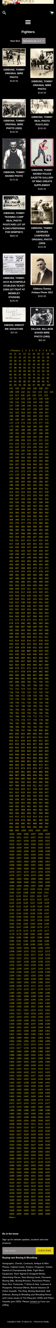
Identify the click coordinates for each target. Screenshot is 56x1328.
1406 (12, 1065)
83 (10, 381)
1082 (12, 879)
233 (41, 450)
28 (48, 357)
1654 (26, 1207)
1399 (47, 1058)
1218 (41, 955)
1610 (12, 1182)
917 (29, 789)
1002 (38, 830)
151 (11, 412)
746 (11, 706)
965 (23, 813)
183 (35, 426)
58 (20, 371)
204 (35, 437)
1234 (26, 965)
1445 (33, 1086)
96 (29, 385)
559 (23, 613)
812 (29, 737)
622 (23, 644)
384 (23, 526)
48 (15, 367)
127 (35, 398)
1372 (26, 1044)
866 (17, 765)
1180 (26, 934)
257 (17, 464)
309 (35, 488)
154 (29, 412)
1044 (41, 854)
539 (29, 602)
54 (43, 367)
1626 (41, 1189)
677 (17, 671)
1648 (26, 1203)
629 (23, 647)
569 (41, 616)
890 (35, 775)
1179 (19, 934)
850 (47, 754)
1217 (33, 955)
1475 (33, 1103)
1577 (33, 1162)
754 (17, 709)
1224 (41, 958)
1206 (41, 948)
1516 (26, 1127)
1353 (19, 1034)
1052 (12, 861)
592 (11, 630)
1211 (33, 951)
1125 (19, 903)
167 (23, 419)
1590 (41, 1169)
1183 (46, 934)
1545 (19, 1145)
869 (35, 765)
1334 (12, 1024)
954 (41, 806)
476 (29, 571)
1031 (33, 847)
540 (35, 602)
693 (29, 678)
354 (11, 512)
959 (29, 810)
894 (17, 778)
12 (20, 354)
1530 (41, 1134)
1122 (39, 899)
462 (29, 564)
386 (35, 526)
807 (41, 733)
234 (47, 450)
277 (11, 475)
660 (41, 661)
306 (17, 488)
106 (41, 388)
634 (11, 651)
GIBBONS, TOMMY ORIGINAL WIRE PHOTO (14, 73)
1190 (12, 941)
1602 (41, 1176)
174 (23, 423)
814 (41, 737)
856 (41, 758)
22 (20, 357)
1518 (41, 1127)
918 (35, 789)
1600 (26, 1176)
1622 (12, 1189)
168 (29, 419)
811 (23, 737)
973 (29, 816)
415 (41, 540)
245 (29, 457)
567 (29, 616)
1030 (26, 847)
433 (23, 551)
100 (48, 385)
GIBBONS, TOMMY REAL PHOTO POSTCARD (42, 121)
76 (20, 378)
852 (17, 758)
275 (41, 471)
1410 (41, 1065)
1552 (26, 1148)
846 (23, 754)
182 (29, 426)
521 (47, 592)
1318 (26, 1013)
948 (47, 803)
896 (29, 778)
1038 (41, 851)
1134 (40, 906)
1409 (33, 1065)
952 (29, 806)
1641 (19, 1200)
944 (23, 803)
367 (47, 516)
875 (29, 768)
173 (17, 423)
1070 (12, 872)
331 (41, 499)
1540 (26, 1141)
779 (41, 720)
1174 (26, 930)
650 (23, 658)
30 (15, 361)
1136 (12, 910)
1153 (46, 917)
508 (11, 588)
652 (35, 658)
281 (35, 475)
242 (11, 457)
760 (11, 713)
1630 (26, 1193)
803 (17, 733)
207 (11, 440)
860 (23, 761)
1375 (47, 1044)
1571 (33, 1158)
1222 (26, 958)
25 (34, 357)
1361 (33, 1037)
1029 (19, 847)
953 (35, 806)
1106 (12, 892)
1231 (47, 961)
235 (11, 454)
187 (17, 430)
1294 (26, 999)
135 (41, 402)
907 (11, 785)
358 (35, 512)
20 (10, 357)
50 (24, 367)
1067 (33, 868)
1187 (33, 937)
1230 (41, 961)
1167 (19, 927)
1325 (33, 1017)
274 (35, 471)
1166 (12, 927)
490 (29, 578)
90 (43, 381)
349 (23, 509)
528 (47, 595)
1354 (26, 1034)
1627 (47, 1189)
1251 (19, 975)
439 (17, 554)
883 (35, 772)
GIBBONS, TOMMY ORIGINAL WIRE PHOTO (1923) (14, 124)
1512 (40, 1124)
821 (41, 740)
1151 (33, 917)
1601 (33, 1176)
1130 (12, 906)
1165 (46, 924)
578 (11, 623)
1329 (19, 1020)
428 (35, 547)
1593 (19, 1172)
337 (35, 502)
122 (46, 395)
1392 (41, 1055)
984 (11, 823)
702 (41, 682)
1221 (19, 958)
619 (47, 640)
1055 (33, 861)
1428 (41, 1075)
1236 (41, 965)
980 (29, 820)
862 (35, 761)
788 (11, 727)
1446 (41, 1086)
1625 (33, 1189)
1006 (26, 834)
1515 (19, 1127)
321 (23, 495)
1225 (47, 958)
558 (17, 613)
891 (41, 775)
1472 (12, 1103)
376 (17, 523)
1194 (40, 941)
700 (29, 682)
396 (11, 533)
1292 (12, 999)
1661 (33, 1210)
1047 (19, 858)
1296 (41, 999)
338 (41, 502)
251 (23, 461)
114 (46, 392)
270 (11, 471)
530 (17, 599)
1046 (12, 858)
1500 (41, 1117)
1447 (47, 1086)
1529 (33, 1134)
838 (17, 751)
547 (35, 606)
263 (11, 468)
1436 (12, 1082)
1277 (33, 989)
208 (17, 440)
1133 (33, 906)
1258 (26, 979)
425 (17, 547)
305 (11, 488)
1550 (12, 1148)
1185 (19, 937)
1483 (47, 1107)
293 (23, 481)
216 (23, 444)
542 (47, 602)
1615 (47, 1182)
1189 (46, 937)
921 (11, 792)
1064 (12, 868)
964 (17, 813)
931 (29, 796)
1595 (33, 1172)
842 (41, 751)
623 (29, 644)
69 (29, 374)
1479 (19, 1107)
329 (29, 499)
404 (17, 537)
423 (47, 544)
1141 (46, 910)
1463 (33, 1096)
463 (35, 564)
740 (17, 702)
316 (35, 492)
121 (40, 395)
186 (11, 430)
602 (29, 633)
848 (35, 754)
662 (11, 665)
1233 (19, 965)
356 (23, 512)
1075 (47, 872)
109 (17, 392)
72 (43, 374)
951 (23, 806)
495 (17, 582)
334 (17, 502)
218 (35, 444)
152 (17, 412)
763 (29, 713)
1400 (12, 1062)
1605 (19, 1179)
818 (23, 740)
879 (11, 772)
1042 (26, 854)
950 (17, 806)
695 (41, 678)
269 (47, 468)
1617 (19, 1186)
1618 (26, 1186)
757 (35, 709)
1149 (19, 917)
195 (23, 433)
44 (38, 364)
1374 (41, 1044)
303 (41, 485)
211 (35, 440)
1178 (12, 934)
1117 (46, 896)
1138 (26, 910)
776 (23, 720)
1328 (12, 1020)
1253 (33, 975)
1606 (26, 1179)
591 (47, 626)
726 (17, 696)
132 (23, 402)
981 (35, 820)
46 (48, 364)
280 (29, 475)
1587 (19, 1169)
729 (35, 696)
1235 (33, 965)
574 (29, 619)
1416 (41, 1068)
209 (23, 440)
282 (41, 475)
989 (41, 823)
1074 (41, 872)
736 (35, 699)
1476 (41, 1103)
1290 (41, 996)
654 (47, 658)
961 (41, 810)
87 (29, 381)
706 (23, 685)
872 (11, 768)
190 (35, 430)
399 (29, 533)
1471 (47, 1100)
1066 (26, 868)
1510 (26, 1124)
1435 (47, 1079)
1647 (19, 1203)
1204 (26, 948)
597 (41, 630)
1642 (26, 1200)
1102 (26, 889)
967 (35, 813)
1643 (33, 1200)
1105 (46, 889)
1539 (19, 1141)
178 (47, 423)
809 (11, 737)
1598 (12, 1176)
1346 (12, 1031)
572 (17, 619)
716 (41, 689)
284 (11, 478)
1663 (47, 1210)
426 (23, 547)
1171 (46, 927)
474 (17, 571)
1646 (12, 1203)
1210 (26, 951)
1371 (19, 1044)
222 (17, 447)
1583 (33, 1165)
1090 (26, 882)
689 (47, 675)
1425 (19, 1075)
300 (23, 485)
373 (41, 519)
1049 (33, 858)
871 (47, 765)
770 (29, 716)
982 (41, 820)
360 (47, 512)
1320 (41, 1013)
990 (47, 823)
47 (10, 367)
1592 (12, 1172)
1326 (41, 1017)
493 (47, 578)
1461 (19, 1096)
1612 (26, 1182)
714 (29, 689)
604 (41, 633)
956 (11, 810)
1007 (33, 834)
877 (41, 768)
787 (47, 723)
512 (35, 588)
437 (47, 551)
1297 (47, 999)
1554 (41, 1148)
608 (23, 637)
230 (23, 450)
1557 (19, 1151)
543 (11, 606)
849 (41, 754)
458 (47, 561)
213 (46, 440)
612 (46, 637)
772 (41, 716)
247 (41, 457)
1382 (12, 1051)
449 (35, 557)
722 (35, 692)
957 (17, 810)
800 (41, 730)
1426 (26, 1075)
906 (47, 782)
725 (11, 696)
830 (11, 747)
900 (11, 782)
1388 (12, 1055)
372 (35, 519)
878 (47, 768)
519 (35, 592)
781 (11, 723)
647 (47, 654)
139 (23, 405)
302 (35, 485)
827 (35, 744)
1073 (33, 872)
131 (17, 402)
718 (11, 692)
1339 (47, 1024)
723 (41, 692)
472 (47, 568)
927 (47, 792)
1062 (41, 865)
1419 (19, 1072)
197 (35, 433)
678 (23, 671)
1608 (41, 1179)
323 (35, 495)
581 (29, 623)
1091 (33, 882)
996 (41, 827)
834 (35, 747)
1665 (19, 1214)
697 (11, 682)
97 (34, 385)
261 (41, 464)
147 (29, 409)
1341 (19, 1027)
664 (23, 665)
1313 (33, 1010)
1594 (26, 1172)
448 (29, 557)
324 (41, 495)
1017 (19, 841)
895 (23, 778)
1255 (47, 975)
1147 (46, 913)
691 (17, 678)
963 (11, 813)
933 (41, 796)
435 (35, 551)
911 (35, 785)
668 (47, 665)
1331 (33, 1020)
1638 (41, 1196)
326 (11, 499)
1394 (12, 1058)
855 (35, 758)
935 (11, 799)
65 (10, 374)
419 (23, 544)
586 (17, 626)
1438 (26, 1082)
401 (41, 533)
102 (17, 388)
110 (23, 392)
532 (29, 599)
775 (17, 720)
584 (47, 623)
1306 (26, 1006)
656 (17, 661)
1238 (12, 968)
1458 (41, 1093)
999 (17, 830)
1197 (19, 944)
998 (11, 830)
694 (35, 678)
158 (11, 416)
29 (10, 361)
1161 (19, 924)
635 (17, 651)
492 (41, 578)
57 (15, 371)
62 (38, 371)
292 (17, 481)
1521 (19, 1131)
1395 (19, 1058)
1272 (41, 986)
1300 (26, 1003)
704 (11, 685)
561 (35, 613)
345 (41, 506)
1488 (41, 1110)
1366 (26, 1041)
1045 (47, 854)
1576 (26, 1162)
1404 (41, 1062)
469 (29, 568)
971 (17, 816)
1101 (19, 889)
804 (23, 733)
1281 (19, 993)
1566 (41, 1155)
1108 (26, 892)
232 (35, 450)
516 (17, 592)
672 (29, 668)
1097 (33, 886)
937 (23, 799)
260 (35, 464)
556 (47, 609)
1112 (12, 896)
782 (17, 723)
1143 (19, 913)
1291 (47, 996)
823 (11, 744)
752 (47, 706)
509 (17, 588)
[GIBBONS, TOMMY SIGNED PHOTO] (14, 153)
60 (29, 371)
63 (43, 371)
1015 (47, 837)
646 (41, 654)
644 (29, 654)
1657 (47, 1207)
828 (41, 744)
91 (48, 381)
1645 (47, 1200)
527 (41, 595)
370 (23, 519)
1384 (26, 1051)
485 (41, 575)
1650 (41, 1203)
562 (41, 613)
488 (17, 578)
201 (17, 437)
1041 (19, 854)
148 (35, 409)
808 (47, 733)
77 (24, 378)
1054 (26, 861)
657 (23, 661)
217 (29, 444)
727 (23, 696)
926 (41, 792)
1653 (19, 1207)
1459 (47, 1093)
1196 (12, 944)
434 (29, 551)
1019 (33, 841)
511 (29, 588)
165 (11, 419)
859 (17, 761)
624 (35, 644)
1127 (33, 903)
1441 (47, 1082)
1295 (33, 999)
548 (41, 606)
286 (23, 478)
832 (23, 747)
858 (11, 761)
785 (35, 723)
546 (29, 606)
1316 (12, 1013)
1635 (19, 1196)
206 (47, 437)
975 (41, 816)
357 (29, 512)
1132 (26, 906)
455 (29, 561)
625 (41, 644)
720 (23, 692)
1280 (12, 993)
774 (11, 720)
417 (11, 544)
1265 (33, 982)
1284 (41, 993)
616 (29, 640)
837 (11, 751)
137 (11, 405)
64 (48, 371)
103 (23, 388)
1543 (47, 1141)
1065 (19, 868)
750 (35, 706)
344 (35, 506)
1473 (19, 1103)
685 (23, 675)
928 (11, 796)
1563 (19, 1155)
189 (29, 430)
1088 (12, 882)
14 (29, 354)
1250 (12, 975)
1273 (47, 986)
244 (23, 457)
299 (17, 485)
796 (17, 730)
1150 (26, 917)
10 (10, 354)
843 (47, 751)
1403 (33, 1062)
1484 (12, 1110)
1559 (33, 1151)
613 (11, 640)
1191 (19, 941)
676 (11, 671)
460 (17, 564)
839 (23, 751)
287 (29, 478)
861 (29, 761)
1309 (47, 1006)
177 (41, 423)
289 (41, 478)
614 (17, 640)
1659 (19, 1210)
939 (35, 799)
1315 (47, 1010)
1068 (41, 868)
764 (35, 713)
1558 (26, 1151)
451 (47, 557)
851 (11, 758)
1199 (33, 944)
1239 (19, 968)
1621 (47, 1186)
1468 (26, 1100)
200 (11, 437)
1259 (33, 979)
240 (41, 454)
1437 (19, 1082)
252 (29, 461)
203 (29, 437)
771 (35, 716)
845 (17, 754)
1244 (12, 972)
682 (47, 671)
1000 (24, 830)
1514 (12, 1127)
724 (47, 692)
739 (11, 702)
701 (35, 682)
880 (17, 772)
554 (35, 609)
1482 (41, 1107)
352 (41, 509)
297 (47, 481)
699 (23, 682)
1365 (19, 1041)
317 (41, 492)
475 (23, 571)
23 (24, 357)
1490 (12, 1113)
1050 (41, 858)
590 (41, 626)
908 (17, 785)
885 (47, 772)
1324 (26, 1017)
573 (23, 619)
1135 (46, 906)
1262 (12, 982)
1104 (40, 889)
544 (17, 606)
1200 (40, 944)
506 (41, 585)
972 (23, 816)
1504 (26, 1120)
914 (11, 789)
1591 (47, 1169)
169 (35, 419)
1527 (19, 1134)
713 (23, 689)
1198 (26, 944)
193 (11, 433)
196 (29, 433)
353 (47, 509)
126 (29, 398)
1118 (12, 899)
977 (11, 820)
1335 (19, 1024)
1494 (41, 1113)
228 (11, 450)
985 (17, 823)
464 (41, 564)
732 (11, 699)
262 (47, 464)
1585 (47, 1165)
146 (23, 409)
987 (29, 823)
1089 (19, 882)
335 (23, 502)
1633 (47, 1193)
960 (35, 810)
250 (17, 461)
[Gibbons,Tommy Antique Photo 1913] (42, 269)
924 (29, 792)
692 (23, 678)
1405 (47, 1062)
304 (47, 485)
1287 (19, 996)
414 (35, 540)
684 (17, 675)
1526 (12, 1134)
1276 (26, 989)
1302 (41, 1003)
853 (23, 758)
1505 (33, 1120)
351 (35, 509)
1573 (47, 1158)
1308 (41, 1006)
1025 (33, 844)
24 (29, 357)
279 (23, 475)
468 (23, 568)
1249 (47, 972)
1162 (26, 924)
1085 (33, 879)
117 (17, 395)
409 (47, 537)
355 (17, 512)
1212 (40, 951)
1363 (47, 1037)
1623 (19, 1189)
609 (29, 637)
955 (47, 806)
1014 (40, 837)
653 (41, 658)
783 (23, 723)
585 (11, 626)
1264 (26, 982)
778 (35, 720)
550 (11, 609)
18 (48, 354)
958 (23, 810)
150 (47, 409)
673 (35, 668)
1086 (41, 879)
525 (29, 595)
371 (29, 519)
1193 (33, 941)
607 (17, 637)
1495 (47, 1113)
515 (11, 592)
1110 (40, 892)
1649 (33, 1203)
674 (41, 668)
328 (23, 499)
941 (47, 799)
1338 (41, 1024)
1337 (33, 1024)
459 (11, 564)
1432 (26, 1079)
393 (35, 530)
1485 (19, 1110)
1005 (19, 834)
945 (29, 803)
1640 (12, 1200)
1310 (12, 1010)
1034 (12, 851)
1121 (32, 899)
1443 (19, 1086)
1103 (33, 889)
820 (35, 740)
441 (29, 554)
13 (24, 354)
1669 (47, 1214)
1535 (33, 1138)
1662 (41, 1210)
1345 (47, 1027)
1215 (19, 955)
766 (47, 713)
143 (47, 405)
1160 (12, 924)
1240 (26, 968)
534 (41, 599)
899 (47, 778)
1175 (33, 930)
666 (35, 665)
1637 (33, 1196)
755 (23, 709)
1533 (19, 1138)
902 (23, 782)
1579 (47, 1162)
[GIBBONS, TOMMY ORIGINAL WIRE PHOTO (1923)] (14, 108)
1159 (46, 920)
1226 (12, 961)
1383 (19, 1051)
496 (23, 582)
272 (23, 471)
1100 (12, 889)
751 (41, 706)
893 (11, 778)
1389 (19, 1055)
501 (11, 585)
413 (29, 540)
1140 (40, 910)
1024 (26, 844)
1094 (12, 886)
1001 (31, 830)
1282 (26, 993)
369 (17, 519)
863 (41, 761)
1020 (41, 841)
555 (41, 609)
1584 (41, 1165)
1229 (33, 961)
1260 (41, 979)
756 (29, 709)
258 (23, 464)
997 (47, 827)
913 (46, 785)
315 (29, 492)
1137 (19, 910)
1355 (33, 1034)
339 (47, 502)
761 (17, 713)
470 (35, 568)
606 (11, 637)
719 (17, 692)
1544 (12, 1145)
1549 (47, 1145)
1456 (26, 1093)
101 (11, 388)
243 (17, 457)
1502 (12, 1120)
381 (47, 523)
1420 (26, 1072)
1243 (47, 968)
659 (35, 661)
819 (29, 740)
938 (29, 799)
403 (11, 537)
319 (11, 495)
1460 (12, 1096)
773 (47, 716)
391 (23, 530)
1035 (19, 851)
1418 (12, 1072)
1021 (47, 841)
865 (11, 765)
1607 (33, 1179)
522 (11, 595)
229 (17, 450)
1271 (33, 986)
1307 (33, 1006)
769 (23, 716)
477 (35, 571)
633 (47, 647)
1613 (33, 1182)
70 (34, 374)
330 (35, 499)
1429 (47, 1075)
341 (17, 506)
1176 (40, 930)
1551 (19, 1148)
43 (34, 364)
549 (47, 606)
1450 (26, 1089)
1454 (12, 1093)
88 (34, 381)
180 (17, 426)
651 (29, 658)
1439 (33, 1082)
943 (17, 803)
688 (41, 675)
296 (41, 481)
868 (29, 765)
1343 (33, 1027)
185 (47, 426)
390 (17, 530)
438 (11, 554)
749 (29, 706)
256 (11, 464)
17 (43, 354)
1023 (19, 844)
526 (35, 595)
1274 (12, 989)
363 (23, 516)
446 (17, 557)
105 (35, 388)
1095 (19, 886)
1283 (33, 993)
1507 (47, 1120)
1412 (12, 1068)
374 (47, 519)
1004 (12, 834)
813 (35, 737)
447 (23, 557)
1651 (47, 1203)
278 (17, 475)
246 (35, 457)
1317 (19, 1013)
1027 (47, 844)
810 (17, 737)
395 (47, 530)
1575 (19, 1162)
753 (11, 709)
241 (47, 454)
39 (15, 364)
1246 (26, 972)
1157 (33, 920)
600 (17, 633)
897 (35, 778)
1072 (26, 872)
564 (11, 616)
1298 (12, 1003)
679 (29, 671)
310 (41, 488)
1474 (26, 1103)
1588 (26, 1169)
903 (29, 782)
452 (11, 561)
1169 (33, 927)
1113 (18, 896)
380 (41, 523)
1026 (41, 844)
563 (47, 613)
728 (29, 696)
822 (47, 740)
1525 (47, 1131)
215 (17, 444)
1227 (19, 961)
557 (11, 613)
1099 (47, 886)
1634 (12, 1196)
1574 (12, 1162)
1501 (47, 1117)
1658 (12, 1210)
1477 (47, 1103)
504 (29, 585)
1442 (12, 1086)
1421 (33, 1072)
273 (29, 471)
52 (34, 367)
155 (35, 412)
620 (11, 644)
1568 (12, 1158)
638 (35, 651)
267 (35, 468)
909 (23, 785)
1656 (41, 1207)
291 (11, 481)
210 (29, 440)
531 (23, 599)
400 (35, 533)
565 (17, 616)
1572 (41, 1158)
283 (47, 475)
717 (46, 689)
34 (34, 361)
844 (11, 754)
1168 (26, 927)
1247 (33, 972)
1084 (26, 879)
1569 (19, 1158)
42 (29, 364)
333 (11, 502)
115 (51, 392)
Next (12, 1217)
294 (29, 481)
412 (23, 540)
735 (29, 699)
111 (29, 392)
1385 (33, 1051)
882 (29, 772)
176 (35, 423)
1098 (41, 886)
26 (38, 357)
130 (11, 402)
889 (29, 775)
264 (17, 468)
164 (47, 416)
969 (47, 813)
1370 (12, 1044)
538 (23, 602)
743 (35, 702)
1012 (26, 837)
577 (47, 619)
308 (29, 488)
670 (17, 668)
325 (47, 495)
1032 (41, 847)
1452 (41, 1089)
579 (17, 623)
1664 (12, 1214)
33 (29, 361)
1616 (12, 1186)
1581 (19, 1165)
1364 (12, 1041)
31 (20, 361)
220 (47, 444)
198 (41, 433)
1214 (12, 955)
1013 (33, 837)
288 (35, 478)
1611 (19, 1182)
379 (35, 523)
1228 (26, 961)
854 (29, 758)
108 (11, 392)
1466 (12, 1100)
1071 (19, 872)
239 (35, 454)
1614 (40, 1182)
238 (29, 454)
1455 (19, 1093)
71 (38, 374)
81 (43, 378)
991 (11, 827)
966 (29, 813)
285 (17, 478)
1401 (19, 1062)
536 (11, 602)
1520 (12, 1131)
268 (41, 468)
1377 (19, 1048)
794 (47, 727)
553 (29, 609)
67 (20, 374)
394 (41, 530)
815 (46, 737)
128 (41, 398)
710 (47, 685)
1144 (26, 913)
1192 (26, 941)
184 (41, 426)
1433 (33, 1079)
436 (41, 551)
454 (23, 561)
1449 (19, 1089)
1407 (19, 1065)
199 (47, 433)
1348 (26, 1031)
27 (43, 357)
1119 (18, 899)
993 (23, 827)
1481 (33, 1107)
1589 (33, 1169)
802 (11, 733)
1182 (40, 934)
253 (35, 461)
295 (35, 481)
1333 (47, 1020)
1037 (33, 851)
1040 (12, 854)
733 (17, 699)
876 (35, 768)
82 (48, 378)
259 (29, 464)
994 (29, 827)
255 (47, 461)
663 (17, 665)
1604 (12, 1179)
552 (23, 609)
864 (47, 761)
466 (11, 568)
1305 (19, 1006)
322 (29, 495)
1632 (41, 1193)
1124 (12, 903)
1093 (47, 882)
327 (17, 499)
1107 (19, 892)
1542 (41, 1141)
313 (17, 492)
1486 (26, 1110)
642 (17, 654)
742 (29, 702)
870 (41, 765)
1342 (26, 1027)
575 (35, 619)
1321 (47, 1013)
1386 (41, 1051)
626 (47, 644)
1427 (33, 1075)
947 (41, 803)
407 (35, 537)
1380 (41, 1048)
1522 (26, 1131)
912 (41, 785)
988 (35, 823)
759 (47, 709)
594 (23, 630)
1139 (33, 910)
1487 (33, 1110)
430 (47, 547)
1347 (19, 1031)
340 (11, 506)
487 (11, 578)
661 (47, 661)
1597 (47, 1172)
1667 (33, 1214)
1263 (19, 982)
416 (46, 540)
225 (35, 447)
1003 (45, 830)
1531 (47, 1134)
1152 (40, 917)
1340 (12, 1027)
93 (15, 385)
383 (17, 526)
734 (23, 699)
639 (41, 651)
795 (11, 730)
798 (29, 730)
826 (29, 744)
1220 (12, 958)
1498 (26, 1117)
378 (29, 523)
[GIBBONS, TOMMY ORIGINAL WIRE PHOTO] (14, 57)
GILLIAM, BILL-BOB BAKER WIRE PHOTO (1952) (42, 333)
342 (23, 506)
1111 (46, 892)
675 (47, 668)
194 (17, 433)
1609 (47, 1179)
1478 (12, 1107)
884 (41, 772)
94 (20, 385)
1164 (40, 924)
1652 (12, 1207)
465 (47, 564)
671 (23, 668)
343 (29, 506)
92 (10, 385)
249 (11, 461)
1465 (47, 1096)
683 (11, 675)
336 (29, 502)
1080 (41, 875)
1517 (33, 1127)
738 (47, 699)
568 (35, 616)
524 (23, 595)
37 (48, 361)
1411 (47, 1065)
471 (41, 568)
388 (47, 526)
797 (23, 730)
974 (35, 816)
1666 (26, 1214)
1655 (33, 1207)
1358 (12, 1037)
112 (35, 392)
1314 (40, 1010)
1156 (26, 920)
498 (35, 582)
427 (29, 547)
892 (47, 775)
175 (29, 423)
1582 (26, 1165)
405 (23, 537)
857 (47, 758)
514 (46, 588)
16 (38, 354)
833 (29, 747)
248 (47, 457)
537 (17, 602)
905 (41, 782)
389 (11, 530)
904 (35, 782)
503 (23, 585)
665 (29, 665)
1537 (47, 1138)
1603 (47, 1176)
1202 (12, 948)
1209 (19, 951)
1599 (19, 1176)
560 (29, 613)
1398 (41, 1058)
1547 (33, 1145)
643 (23, 654)
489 (23, 578)
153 (23, 412)
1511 (33, 1124)
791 (29, 727)
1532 (12, 1138)
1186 (26, 937)
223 (23, 447)
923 (23, 792)
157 (47, 412)
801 (47, 730)
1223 (33, 958)
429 (41, 547)
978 (17, 820)
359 (41, 512)
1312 (26, 1010)
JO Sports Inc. (27, 1322)
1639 (47, 1196)
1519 (47, 1127)
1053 (19, 861)
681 (41, 671)
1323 (19, 1017)
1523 (33, 1131)
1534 (26, 1138)
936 (17, 799)
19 (52, 354)
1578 (41, 1162)
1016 (12, 841)
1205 (33, 948)
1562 (12, 1155)
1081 (47, 875)
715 (35, 689)
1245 (19, 972)
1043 (33, 854)
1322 (12, 1017)
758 (41, 709)
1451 (33, 1089)
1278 (41, 989)
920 (47, 789)
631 (35, 647)
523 (17, 595)
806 (35, 733)
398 (23, 533)
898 (41, 778)
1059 (19, 865)
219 (41, 444)
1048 (26, 858)
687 (35, 675)
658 (29, 661)
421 (35, 544)
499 (41, 582)
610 (35, 637)
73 (48, 374)
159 (17, 416)
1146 (40, 913)
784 (29, 723)
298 (11, 485)
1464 (41, 1096)
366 (41, 516)
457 (41, 561)
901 (17, 782)
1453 (47, 1089)
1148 (12, 917)
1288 (26, 996)
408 (41, 537)
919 (41, 789)
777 (29, 720)
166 (17, 419)
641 (11, 654)
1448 (12, 1089)
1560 (41, 1151)
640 (47, 651)
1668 (41, 1214)
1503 (19, 1120)
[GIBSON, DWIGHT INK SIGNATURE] (14, 314)
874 (23, 768)
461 (23, 564)
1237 (47, 965)
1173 (19, 930)
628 (17, 647)
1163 (33, 924)
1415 (33, 1068)
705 (17, 685)
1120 (25, 899)
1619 (33, 1186)
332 (47, 499)
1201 (46, 944)
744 (41, 702)
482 (23, 575)
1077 (19, 875)
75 (15, 378)
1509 (19, 1124)
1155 (19, 920)
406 (29, 537)
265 (23, 468)
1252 (26, 975)
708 (35, 685)
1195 (46, 941)
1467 (19, 1100)
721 (29, 692)
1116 (39, 896)
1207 (47, 948)
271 (17, 471)
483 (29, 575)
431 (11, 551)
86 (24, 381)
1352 (12, 1034)
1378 (26, 1048)
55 (48, 367)
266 (29, 468)
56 (10, 371)
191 (41, 430)
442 (35, 554)
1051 (47, 858)
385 (29, 526)
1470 (41, 1100)
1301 (33, 1003)
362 (17, 516)
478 (41, 571)
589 (35, 626)
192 (47, 430)
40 (20, 364)
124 (17, 398)
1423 (47, 1072)
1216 (26, 955)
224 (29, 447)
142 (41, 405)
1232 (12, 965)
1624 (26, 1189)
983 (47, 820)
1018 (26, 841)
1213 (47, 951)
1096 (26, 886)
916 (23, 789)
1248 (41, 972)
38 (10, 364)
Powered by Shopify (41, 1322)
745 (47, 702)
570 (47, 616)
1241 (33, 968)
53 (38, 367)
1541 (33, 1141)
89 (38, 381)
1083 (19, 879)
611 (41, 637)
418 (17, 544)
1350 (41, 1031)
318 (47, 492)
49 (20, 367)
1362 (41, 1037)
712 (17, 689)
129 (47, 398)
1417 (47, 1068)
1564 (26, 1155)
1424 (12, 1075)
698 (17, 682)
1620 (41, 1186)
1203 (19, 948)
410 (11, 540)
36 (43, 361)
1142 (12, 913)
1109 (33, 892)
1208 (12, 951)
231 (29, 450)
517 (23, 592)
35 (38, 361)
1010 (12, 837)
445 (11, 557)
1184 (12, 937)
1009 (47, 834)
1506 (41, 1120)
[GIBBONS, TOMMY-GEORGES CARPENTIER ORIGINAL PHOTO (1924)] (42, 210)
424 (11, 547)
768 (17, 716)
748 (23, 706)
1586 (12, 1169)
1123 (46, 899)
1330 (26, 1020)
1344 (41, 1027)
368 (11, 519)
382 (11, 526)
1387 (47, 1051)
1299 (19, 1003)
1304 (12, 1006)
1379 (33, 1048)
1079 (33, 875)
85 (20, 381)
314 (23, 492)
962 (47, 810)
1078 (26, 875)
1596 (41, 1172)
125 (23, 398)
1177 (46, 930)
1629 (19, 1193)
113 (40, 392)
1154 (12, 920)
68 (24, 374)
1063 (47, 865)
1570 (26, 1158)
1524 (41, 1131)
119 (29, 395)
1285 (47, 993)
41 (24, 364)
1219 (47, 955)
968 (41, 813)
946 (35, 803)
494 (11, 582)
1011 (19, 837)
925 (35, 792)
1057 (47, 861)
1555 (47, 1148)
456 (35, 561)
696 (47, 678)
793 (41, 727)
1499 (33, 1117)
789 (17, 727)
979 (23, 820)
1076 (12, 875)
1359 (19, 1037)
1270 (26, 986)
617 (35, 640)
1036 (26, 851)
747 (17, 706)
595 (29, 630)
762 (23, 713)
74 (10, 378)
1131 (19, 906)
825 (23, 744)
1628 (12, 1193)
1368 (41, 1041)
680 (35, 671)
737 (41, 699)
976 (47, 816)
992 (17, 827)
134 (35, 402)
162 (35, 416)
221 (11, 447)
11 (15, 354)
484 (35, 575)
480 (11, 575)
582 (35, 623)
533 (35, 599)
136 (47, 402)
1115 (32, 896)
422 (41, 544)
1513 (47, 1124)
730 (41, 696)
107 (47, 388)
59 (24, 371)
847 (29, 754)
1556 (12, 1151)
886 (11, 775)
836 (47, 747)
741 (23, 702)
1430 (12, 1079)
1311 (19, 1010)
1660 (26, 1210)
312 (11, 492)
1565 (33, 1155)
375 (11, 523)
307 (23, 488)
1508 (12, 1124)
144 (11, 409)
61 (34, 371)
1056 (41, 861)
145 (17, 409)
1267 (47, 982)
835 (41, 747)
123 (11, 398)
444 (47, 554)
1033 (47, 847)
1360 (26, 1037)
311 (46, 488)
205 (41, 437)
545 (23, 606)
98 (38, 385)
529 (11, 599)
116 (11, 395)
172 (11, 423)
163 (41, 416)
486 (47, 575)
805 (29, 733)
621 (17, 644)
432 (17, 551)
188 (23, 430)
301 (29, 485)
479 (47, 571)
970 (11, 816)
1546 (26, 1145)
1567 (47, 1155)
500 (47, 582)
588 (29, 626)
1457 (33, 1093)
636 (23, 651)
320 (17, 495)
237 (23, 454)
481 (17, 575)
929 (17, 796)
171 (47, 419)
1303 (47, 1003)
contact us (35, 1301)
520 (41, 592)
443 (41, 554)
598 (47, 630)
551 (17, 609)
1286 (12, 996)
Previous (14, 350)
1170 (40, 927)
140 (29, 405)
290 (47, 478)
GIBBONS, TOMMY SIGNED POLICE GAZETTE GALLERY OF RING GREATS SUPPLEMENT (42, 178)
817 (17, 740)
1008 (41, 834)
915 (17, 789)
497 (29, 582)
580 (23, 623)
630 (29, 647)
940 (41, 799)
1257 (19, 979)
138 (17, 405)
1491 (19, 1113)
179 (11, 426)
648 (11, 658)
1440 (41, 1082)
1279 (47, 989)
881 (23, 772)
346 (47, 506)
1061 (33, 865)
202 (23, 437)
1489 (47, 1110)
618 (41, 640)
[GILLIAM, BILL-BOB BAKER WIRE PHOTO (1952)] (42, 316)
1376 (12, 1048)
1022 (12, 844)
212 (41, 440)
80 (38, 378)
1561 (47, 1151)
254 (41, 461)
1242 (41, 968)
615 (23, 640)
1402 (26, 1062)
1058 (12, 865)
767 (11, 716)
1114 (25, 896)
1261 (47, 979)
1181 (33, 934)
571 (11, 619)
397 (17, 533)
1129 (46, 903)
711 (11, 689)
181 (23, 426)
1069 (47, 868)
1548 (41, 1145)
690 (11, 678)
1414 (26, 1068)
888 (23, 775)
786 (41, 723)
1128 (40, 903)
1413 (19, 1068)
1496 (12, 1117)
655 (11, 661)
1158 (40, 920)
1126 (26, 903)
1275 (19, 989)
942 (11, 803)
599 (11, 633)
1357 (47, 1034)
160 (23, 416)
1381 (47, 1048)
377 (23, 523)
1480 (26, 1107)
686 (29, 675)
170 (41, 419)
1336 (26, 1024)
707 (29, 685)
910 (29, 785)
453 (17, 561)
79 (34, 378)
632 (41, 647)
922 (17, 792)
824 (17, 744)
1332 (41, 1020)
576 (41, 619)
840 (29, 751)
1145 (33, 913)
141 (35, 405)
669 (11, 668)
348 (17, 509)
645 (35, 654)
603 (35, 633)
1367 (33, 1041)
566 (23, 616)
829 (47, 744)
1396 (26, 1058)
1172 (12, 930)
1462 (26, 1096)
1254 (41, 975)
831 (17, 747)
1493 (33, 1113)
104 (29, 388)
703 (47, 682)
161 (29, 416)
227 (47, 447)
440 (23, 554)
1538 (12, 1141)
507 (47, 585)
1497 (19, 1117)
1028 (12, 847)
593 (17, 630)
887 (17, 775)
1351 (47, 1031)
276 (47, 471)
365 (35, 516)
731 (47, 696)
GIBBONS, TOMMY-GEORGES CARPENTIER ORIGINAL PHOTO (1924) (42, 236)
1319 (33, 1013)
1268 (12, 986)
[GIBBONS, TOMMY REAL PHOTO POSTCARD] (42, 106)
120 (34, 395)
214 (11, 444)
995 (35, 827)
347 (11, 509)
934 (47, 796)
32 (24, 361)
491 (35, 578)
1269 (19, 986)
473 (11, 571)
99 (43, 385)
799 (35, 730)
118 (23, 395)
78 (29, 378)
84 (15, 381)
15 (34, 354)
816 (11, 740)
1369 (47, 1041)
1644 (41, 1200)
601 (23, 633)
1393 (47, 1055)
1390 (26, 1055)
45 (43, 364)
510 (23, 588)
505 (35, 585)
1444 (26, 1086)
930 (23, 796)
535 (47, 599)
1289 (33, 996)
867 (23, 765)
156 (41, 412)
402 (47, 533)
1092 (41, 882)
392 (29, 530)
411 (17, 540)
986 (23, 823)
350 (29, 509)
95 (24, 385)
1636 (26, 1196)
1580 (12, 1165)
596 (35, 630)
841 (35, 751)
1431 (19, 1079)
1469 (33, 1100)
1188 (40, 937)
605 (47, 633)
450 (41, 557)
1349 (33, 1031)
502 (17, 585)
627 (11, 647)
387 (41, 526)
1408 (26, 1065)
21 (15, 357)
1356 (41, 1034)
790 (23, 727)
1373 (33, 1044)
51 (29, 367)
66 (15, 374)
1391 (33, 1055)
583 (41, 623)
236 (17, 454)
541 (41, 602)
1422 (41, 1072)
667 (41, 665)
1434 (41, 1079)
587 (23, 626)
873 (17, 768)
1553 (33, 1148)
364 (29, 516)
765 (41, 713)
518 (29, 592)
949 (11, 806)
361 (11, 516)
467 (17, 568)
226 (41, 447)
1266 (41, 982)
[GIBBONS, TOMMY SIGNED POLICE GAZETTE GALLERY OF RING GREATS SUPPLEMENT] (42, 152)
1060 (26, 865)
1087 (47, 879)
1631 (33, 1193)
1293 (19, 999)
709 (41, 685)
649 (17, 658)
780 (47, 720)
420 (29, 544)
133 (29, 402)
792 (35, 727)
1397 (33, 1058)
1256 (12, 979)
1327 (47, 1017)
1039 (47, 851)
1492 (26, 1113)
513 (41, 588)
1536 (41, 1138)
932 (35, 796)
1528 (26, 1134)
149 (41, 409)
